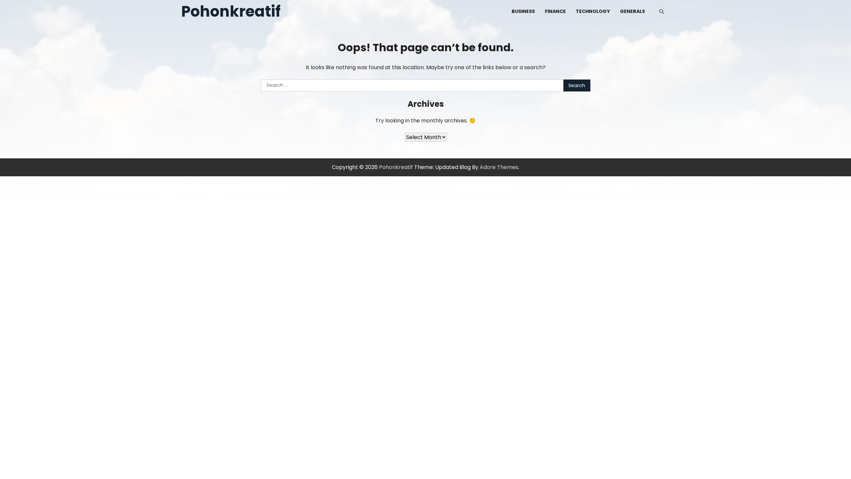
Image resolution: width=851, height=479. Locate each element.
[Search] (662, 12)
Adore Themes (499, 167)
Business (523, 11)
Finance (555, 11)
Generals (632, 11)
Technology (593, 11)
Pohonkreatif (231, 11)
